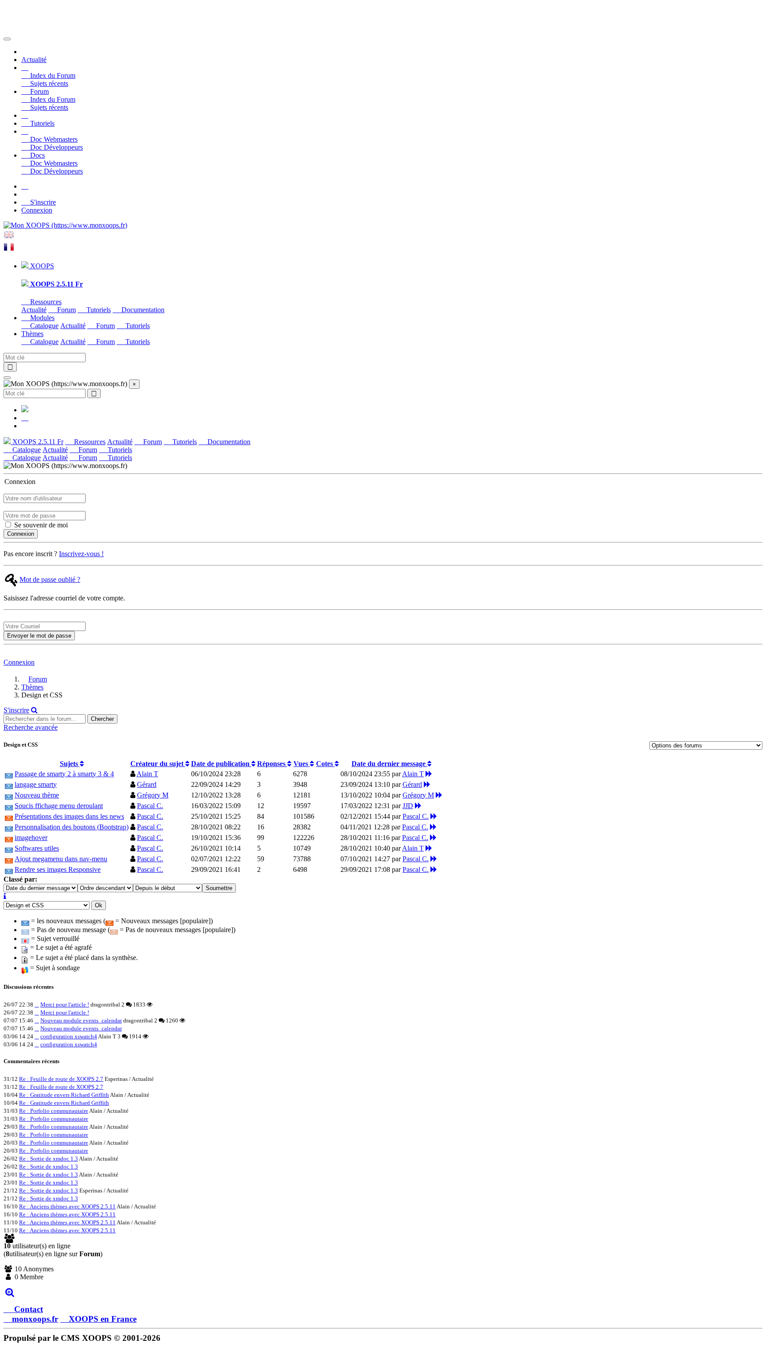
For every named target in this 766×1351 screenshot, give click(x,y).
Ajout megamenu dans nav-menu (61, 859)
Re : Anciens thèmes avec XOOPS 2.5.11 (67, 1206)
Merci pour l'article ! (64, 1004)
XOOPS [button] (41, 266)
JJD (408, 805)
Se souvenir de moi (40, 525)
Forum (65, 310)
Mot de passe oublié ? (50, 579)
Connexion (36, 210)
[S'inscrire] (24, 186)
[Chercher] (34, 710)
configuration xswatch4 (68, 1036)
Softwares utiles (37, 848)
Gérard (146, 784)
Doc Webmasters (53, 139)
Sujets (70, 763)
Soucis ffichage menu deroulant (59, 805)
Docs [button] (36, 155)
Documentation (142, 310)
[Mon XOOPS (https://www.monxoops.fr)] (65, 225)
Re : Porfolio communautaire (53, 1110)
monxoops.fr (35, 1319)
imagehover (31, 837)
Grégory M (152, 795)
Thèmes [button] (32, 333)
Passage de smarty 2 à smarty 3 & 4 (64, 774)
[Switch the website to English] (9, 237)
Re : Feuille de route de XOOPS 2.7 (61, 1079)
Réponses (272, 763)
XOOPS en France (103, 1319)
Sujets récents (48, 83)
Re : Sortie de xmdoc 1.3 (48, 1158)
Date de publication (221, 763)
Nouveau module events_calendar (81, 1020)
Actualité (34, 59)
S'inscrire (42, 202)
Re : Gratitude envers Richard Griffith (64, 1095)
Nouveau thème (37, 795)
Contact (27, 1309)
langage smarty (36, 784)
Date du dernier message (389, 763)
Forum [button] (38, 91)
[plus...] (10, 1292)
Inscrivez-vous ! (81, 553)
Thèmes (32, 687)
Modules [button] (41, 317)
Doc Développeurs (55, 147)
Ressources (45, 302)
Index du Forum (51, 75)
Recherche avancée (31, 727)
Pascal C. (150, 805)
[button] (24, 67)
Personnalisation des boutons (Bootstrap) (72, 827)
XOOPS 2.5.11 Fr (37, 441)
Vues (301, 763)
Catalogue (43, 325)
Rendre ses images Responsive (58, 869)
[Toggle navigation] (7, 39)
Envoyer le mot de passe (39, 635)
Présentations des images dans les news (69, 816)
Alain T (147, 774)
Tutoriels (41, 123)
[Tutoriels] (24, 115)
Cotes (325, 763)
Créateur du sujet (157, 763)
